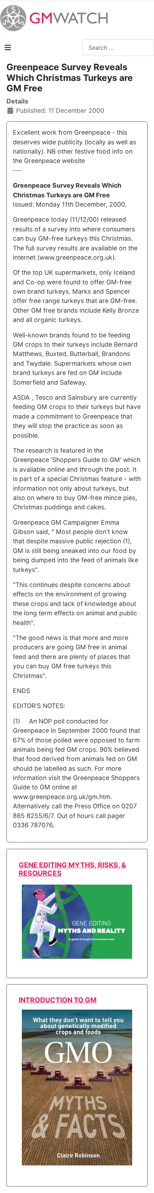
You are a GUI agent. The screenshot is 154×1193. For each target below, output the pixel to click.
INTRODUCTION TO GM (58, 1000)
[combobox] (118, 47)
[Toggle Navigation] (8, 47)
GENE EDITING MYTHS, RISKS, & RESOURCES (72, 869)
